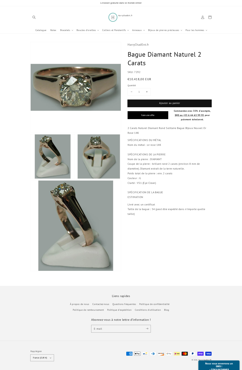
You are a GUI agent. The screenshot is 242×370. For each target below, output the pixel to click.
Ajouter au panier (169, 103)
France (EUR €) (40, 357)
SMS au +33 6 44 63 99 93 (189, 115)
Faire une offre (147, 115)
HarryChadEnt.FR (205, 360)
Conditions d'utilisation (148, 309)
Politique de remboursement (88, 309)
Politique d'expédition (119, 309)
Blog (166, 309)
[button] (34, 17)
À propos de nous (79, 304)
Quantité (132, 85)
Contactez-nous (100, 304)
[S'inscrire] (147, 328)
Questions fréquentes (124, 304)
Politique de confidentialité (154, 304)
